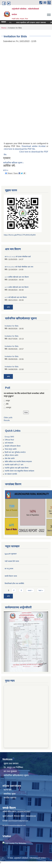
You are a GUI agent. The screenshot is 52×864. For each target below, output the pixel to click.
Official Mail (9, 440)
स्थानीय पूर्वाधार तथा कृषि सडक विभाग (16, 468)
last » (41, 590)
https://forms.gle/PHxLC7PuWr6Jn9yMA (20, 235)
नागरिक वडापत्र (10, 773)
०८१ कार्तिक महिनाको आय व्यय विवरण (17, 277)
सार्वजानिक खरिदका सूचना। (13, 163)
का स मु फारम (9, 569)
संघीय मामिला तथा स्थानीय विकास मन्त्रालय (18, 462)
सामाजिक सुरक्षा (10, 769)
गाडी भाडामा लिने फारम (12, 561)
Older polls (8, 417)
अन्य (8, 307)
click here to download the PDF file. (19, 149)
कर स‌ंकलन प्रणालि (11, 474)
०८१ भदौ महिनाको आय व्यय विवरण (16, 297)
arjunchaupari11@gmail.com (18, 796)
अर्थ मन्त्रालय (9, 443)
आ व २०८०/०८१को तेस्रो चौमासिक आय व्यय (19, 267)
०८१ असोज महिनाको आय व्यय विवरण (17, 287)
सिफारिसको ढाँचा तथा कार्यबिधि (14, 583)
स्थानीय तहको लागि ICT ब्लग (14, 465)
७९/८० (5, 170)
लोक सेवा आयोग (10, 458)
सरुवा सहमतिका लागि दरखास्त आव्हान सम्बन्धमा (25, 22)
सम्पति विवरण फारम (11, 576)
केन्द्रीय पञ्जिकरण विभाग (12, 446)
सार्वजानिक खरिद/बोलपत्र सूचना (16, 751)
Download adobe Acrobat (34, 146)
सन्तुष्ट (8, 401)
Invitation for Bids (11, 326)
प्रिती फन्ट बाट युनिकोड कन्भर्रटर (15, 452)
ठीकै (7, 404)
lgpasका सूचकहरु (11, 554)
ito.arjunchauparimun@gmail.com (14, 801)
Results (7, 420)
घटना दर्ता (7, 765)
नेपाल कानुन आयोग (11, 449)
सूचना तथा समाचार (11, 739)
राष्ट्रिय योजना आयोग (11, 455)
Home (3, 28)
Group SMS (9, 437)
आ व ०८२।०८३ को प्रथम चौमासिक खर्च (18, 257)
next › (30, 590)
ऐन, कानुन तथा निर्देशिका (13, 743)
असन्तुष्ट (8, 407)
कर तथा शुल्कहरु (10, 747)
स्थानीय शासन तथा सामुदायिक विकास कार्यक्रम (19, 471)
